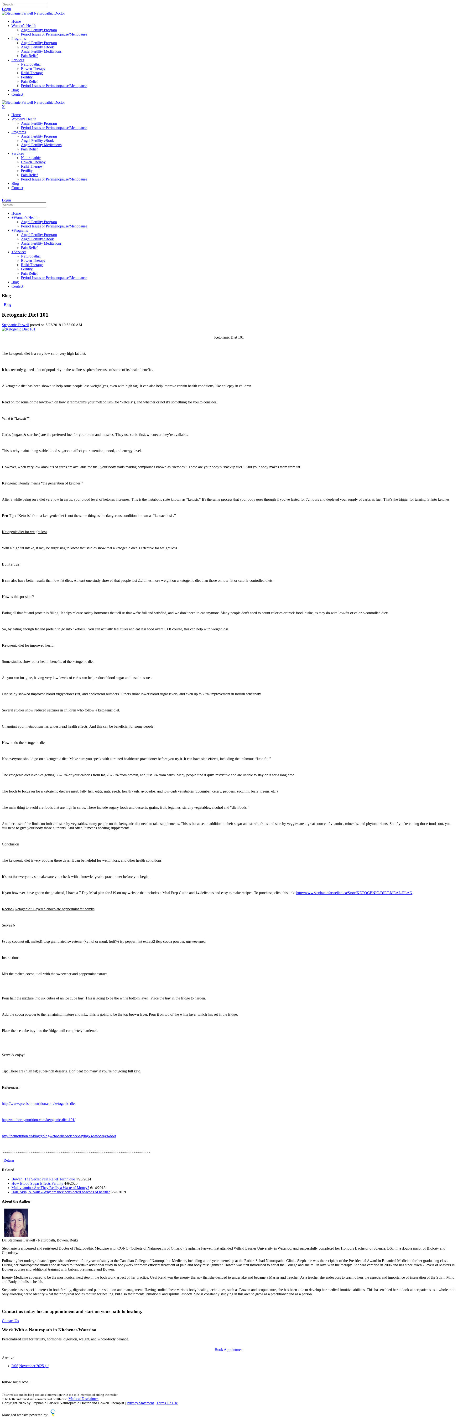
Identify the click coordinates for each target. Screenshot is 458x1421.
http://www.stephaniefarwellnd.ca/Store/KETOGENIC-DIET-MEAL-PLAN (354, 893)
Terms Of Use (167, 1403)
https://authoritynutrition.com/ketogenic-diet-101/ (38, 1120)
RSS (14, 1366)
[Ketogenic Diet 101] (18, 329)
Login (6, 9)
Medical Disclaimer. (83, 1399)
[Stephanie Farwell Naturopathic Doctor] (33, 13)
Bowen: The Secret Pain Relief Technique (43, 1179)
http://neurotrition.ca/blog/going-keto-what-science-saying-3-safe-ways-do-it (59, 1136)
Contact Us (10, 1321)
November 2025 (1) (34, 1366)
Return (9, 1160)
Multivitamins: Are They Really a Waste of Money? (50, 1188)
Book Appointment (229, 1350)
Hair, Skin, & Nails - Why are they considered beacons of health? (60, 1192)
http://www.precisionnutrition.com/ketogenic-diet (39, 1104)
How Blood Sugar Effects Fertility (37, 1183)
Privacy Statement (140, 1403)
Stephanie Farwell (15, 325)
